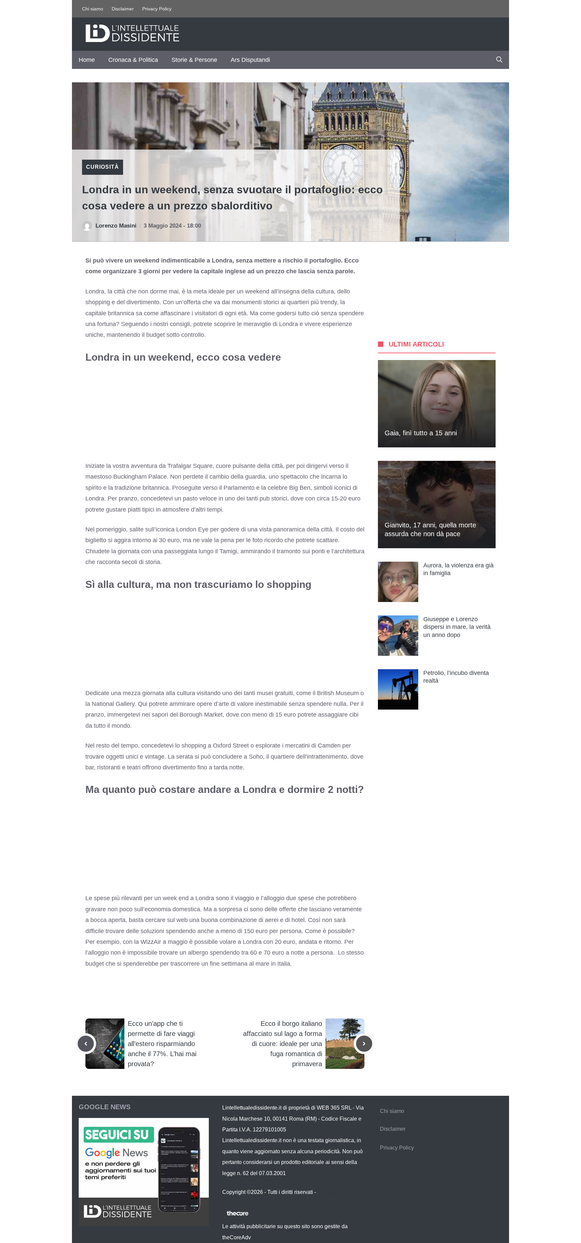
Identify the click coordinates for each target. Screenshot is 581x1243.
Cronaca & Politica (133, 59)
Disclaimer (123, 8)
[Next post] (364, 1043)
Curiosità (102, 167)
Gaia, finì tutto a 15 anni (421, 433)
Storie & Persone (194, 59)
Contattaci (329, 1192)
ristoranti (108, 767)
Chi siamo (92, 8)
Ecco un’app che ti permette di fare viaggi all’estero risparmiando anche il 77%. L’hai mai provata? (162, 1044)
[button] (499, 60)
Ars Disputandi (250, 59)
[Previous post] (85, 1043)
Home (87, 59)
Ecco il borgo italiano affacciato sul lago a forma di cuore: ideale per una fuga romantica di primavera (282, 1044)
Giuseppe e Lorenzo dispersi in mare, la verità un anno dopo (457, 627)
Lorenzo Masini (116, 226)
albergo (198, 952)
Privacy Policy (156, 8)
